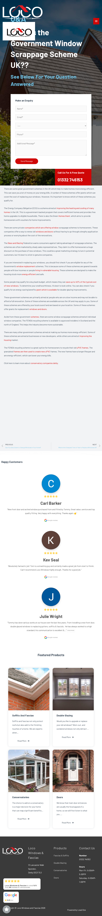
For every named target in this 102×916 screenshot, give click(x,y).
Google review (52, 520)
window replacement (25, 266)
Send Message (27, 161)
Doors (56, 877)
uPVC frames (82, 347)
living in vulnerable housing (47, 270)
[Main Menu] (96, 21)
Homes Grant (64, 216)
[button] (23, 741)
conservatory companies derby (44, 363)
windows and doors (44, 231)
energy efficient (29, 274)
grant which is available (46, 289)
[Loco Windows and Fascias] (22, 12)
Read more (70, 630)
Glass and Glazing (15, 243)
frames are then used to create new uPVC (32, 351)
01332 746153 (70, 179)
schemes (35, 316)
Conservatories (60, 870)
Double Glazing (60, 863)
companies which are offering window (42, 227)
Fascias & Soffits (61, 855)
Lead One (82, 910)
